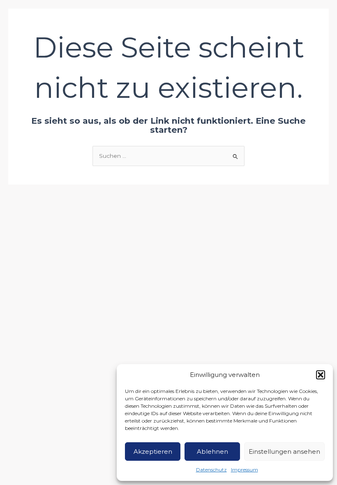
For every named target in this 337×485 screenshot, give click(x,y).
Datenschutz (211, 470)
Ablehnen (212, 451)
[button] (320, 375)
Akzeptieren (153, 451)
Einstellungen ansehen (284, 451)
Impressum (244, 470)
